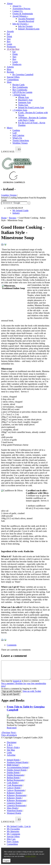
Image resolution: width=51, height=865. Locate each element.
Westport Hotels (14, 813)
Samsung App (24, 102)
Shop (9, 82)
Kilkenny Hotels (14, 798)
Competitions (13, 79)
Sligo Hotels (12, 808)
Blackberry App (25, 100)
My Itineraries (13, 831)
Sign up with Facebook (11, 691)
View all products (9, 735)
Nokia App (23, 105)
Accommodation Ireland (17, 767)
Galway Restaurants (16, 790)
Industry (16, 213)
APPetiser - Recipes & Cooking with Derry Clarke (32, 118)
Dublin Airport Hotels (16, 770)
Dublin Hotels (13, 772)
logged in (17, 681)
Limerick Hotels (14, 803)
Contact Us (17, 11)
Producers (11, 46)
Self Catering (18, 135)
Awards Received (26, 21)
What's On (17, 138)
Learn (9, 44)
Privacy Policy (13, 747)
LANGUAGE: (8, 151)
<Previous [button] (5, 732)
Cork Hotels (12, 782)
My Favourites (13, 829)
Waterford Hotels (14, 810)
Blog (9, 69)
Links (9, 752)
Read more (12, 727)
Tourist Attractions (20, 140)
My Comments (13, 834)
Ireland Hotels (13, 760)
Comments (11, 645)
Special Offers (13, 77)
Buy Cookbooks (19, 90)
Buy (9, 41)
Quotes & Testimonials (22, 13)
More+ (10, 128)
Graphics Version (9, 195)
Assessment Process (21, 8)
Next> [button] (13, 732)
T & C (10, 745)
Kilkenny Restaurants (16, 800)
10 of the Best (13, 49)
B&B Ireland (12, 765)
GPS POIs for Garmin (22, 92)
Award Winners (20, 16)
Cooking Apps (19, 110)
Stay (9, 39)
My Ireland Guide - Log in (19, 826)
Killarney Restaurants (16, 795)
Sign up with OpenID (10, 694)
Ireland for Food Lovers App (31, 107)
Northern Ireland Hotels (17, 762)
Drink (9, 36)
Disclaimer (11, 742)
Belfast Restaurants (15, 780)
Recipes (10, 72)
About (9, 3)
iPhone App (23, 97)
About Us (16, 6)
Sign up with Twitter (32, 691)
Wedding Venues (20, 143)
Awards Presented (26, 18)
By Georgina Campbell (22, 74)
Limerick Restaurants (16, 805)
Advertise (11, 755)
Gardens (16, 130)
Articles (10, 67)
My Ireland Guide (20, 210)
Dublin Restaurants (15, 775)
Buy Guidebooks (20, 87)
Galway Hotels (13, 788)
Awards (10, 31)
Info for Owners (20, 24)
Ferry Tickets (13, 841)
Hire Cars (11, 839)
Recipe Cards (18, 84)
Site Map (11, 750)
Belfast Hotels (13, 777)
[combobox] (18, 149)
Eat (8, 34)
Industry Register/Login (28, 29)
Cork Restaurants (14, 785)
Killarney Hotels (14, 793)
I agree (6, 860)
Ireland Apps (19, 95)
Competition (12, 844)
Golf (14, 133)
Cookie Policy (30, 856)
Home (4, 218)
